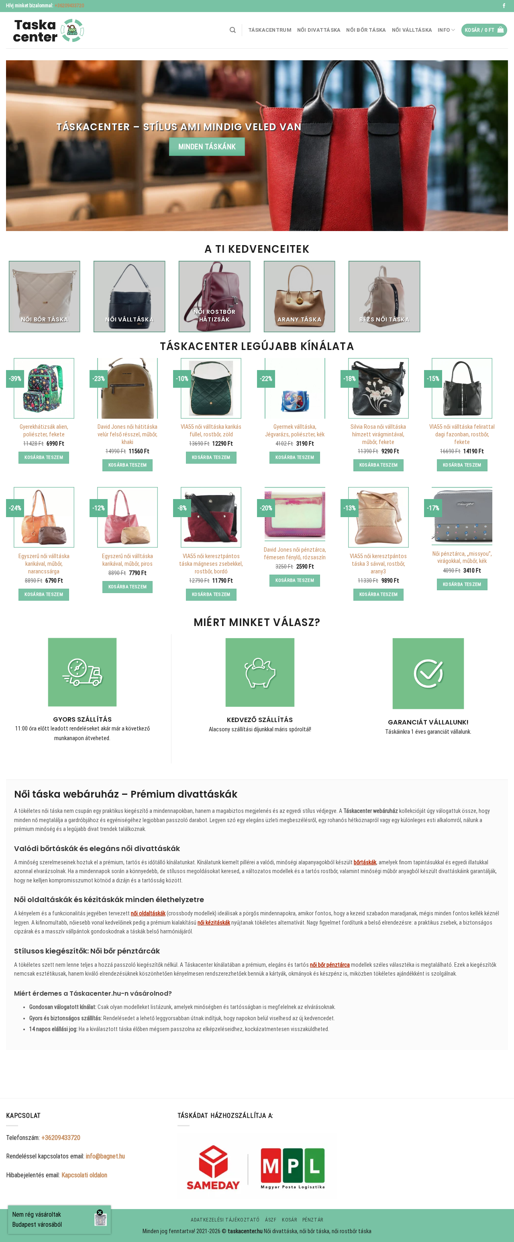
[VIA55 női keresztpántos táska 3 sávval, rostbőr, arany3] (378, 517)
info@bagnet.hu (105, 1156)
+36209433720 (69, 5)
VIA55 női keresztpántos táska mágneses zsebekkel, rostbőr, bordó (211, 564)
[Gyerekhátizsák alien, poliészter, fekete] (44, 388)
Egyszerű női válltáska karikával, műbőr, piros (127, 560)
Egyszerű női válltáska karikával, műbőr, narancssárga (43, 564)
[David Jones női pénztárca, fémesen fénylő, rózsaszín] (295, 514)
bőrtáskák (365, 862)
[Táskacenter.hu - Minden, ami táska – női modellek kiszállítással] (46, 30)
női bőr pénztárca (330, 965)
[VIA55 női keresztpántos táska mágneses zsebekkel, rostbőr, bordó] (211, 517)
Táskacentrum (270, 30)
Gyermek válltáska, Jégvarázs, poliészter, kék (294, 431)
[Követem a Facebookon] (504, 6)
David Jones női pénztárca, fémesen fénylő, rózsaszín (295, 553)
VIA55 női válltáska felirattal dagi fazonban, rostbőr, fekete (462, 434)
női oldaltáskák (148, 913)
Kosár (289, 1220)
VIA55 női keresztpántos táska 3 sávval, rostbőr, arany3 (378, 564)
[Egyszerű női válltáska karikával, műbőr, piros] (127, 517)
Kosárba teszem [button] (43, 457)
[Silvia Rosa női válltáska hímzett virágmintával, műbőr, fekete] (378, 388)
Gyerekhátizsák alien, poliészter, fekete (44, 431)
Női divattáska (319, 30)
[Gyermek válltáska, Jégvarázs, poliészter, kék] (295, 388)
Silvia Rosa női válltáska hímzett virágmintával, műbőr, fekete (378, 434)
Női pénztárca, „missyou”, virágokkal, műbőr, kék (462, 557)
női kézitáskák (214, 922)
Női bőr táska (366, 30)
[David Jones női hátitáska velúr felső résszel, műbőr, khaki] (127, 388)
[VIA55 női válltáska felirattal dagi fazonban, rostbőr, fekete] (462, 388)
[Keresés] (233, 30)
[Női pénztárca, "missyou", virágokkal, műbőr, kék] (462, 516)
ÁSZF (270, 1220)
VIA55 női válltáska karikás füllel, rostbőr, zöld (211, 431)
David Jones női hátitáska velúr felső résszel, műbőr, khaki (127, 434)
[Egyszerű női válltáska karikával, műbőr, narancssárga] (44, 517)
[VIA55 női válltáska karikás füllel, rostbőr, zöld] (211, 388)
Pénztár (312, 1220)
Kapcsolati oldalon (84, 1175)
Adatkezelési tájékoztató (225, 1220)
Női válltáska (412, 30)
